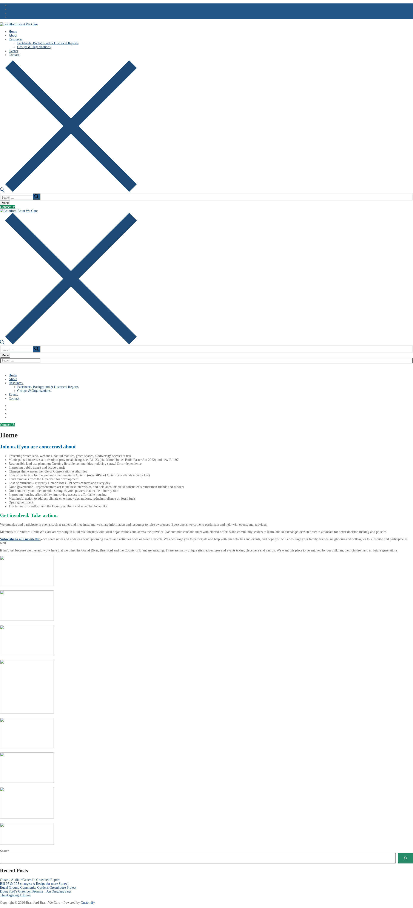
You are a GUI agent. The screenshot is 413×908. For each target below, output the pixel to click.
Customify (88, 902)
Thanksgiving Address (15, 895)
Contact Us (7, 207)
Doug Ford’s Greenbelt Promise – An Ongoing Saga (35, 891)
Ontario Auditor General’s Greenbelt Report (30, 880)
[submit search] (36, 196)
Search (4, 851)
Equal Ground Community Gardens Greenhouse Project (38, 887)
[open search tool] (68, 191)
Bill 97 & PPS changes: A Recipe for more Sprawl (34, 883)
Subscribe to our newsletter (20, 539)
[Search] (405, 858)
